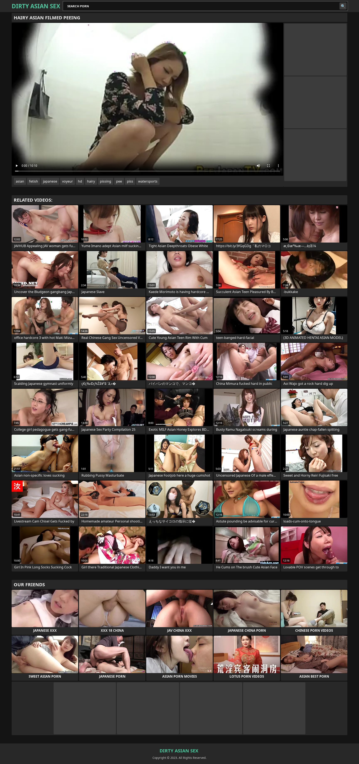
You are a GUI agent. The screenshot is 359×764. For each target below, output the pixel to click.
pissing (105, 181)
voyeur (67, 181)
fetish (33, 181)
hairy (91, 181)
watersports (147, 181)
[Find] (343, 6)
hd (80, 181)
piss (130, 181)
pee (119, 181)
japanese (50, 181)
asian (20, 181)
